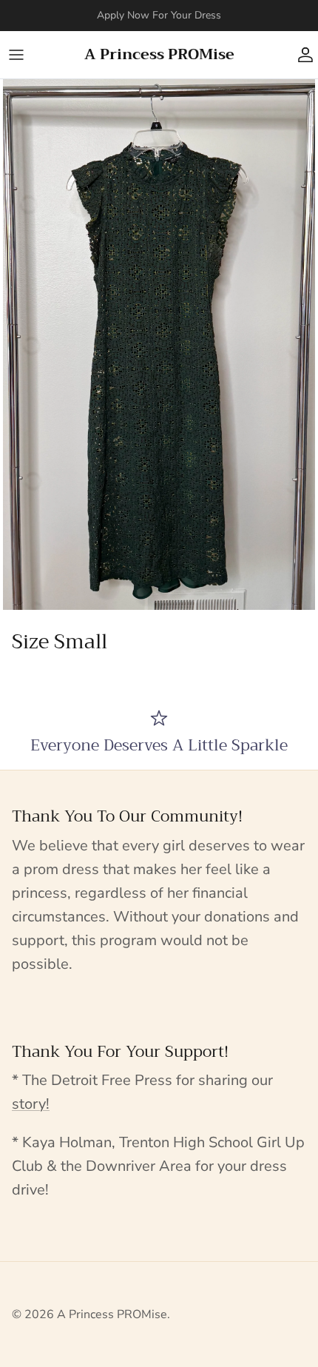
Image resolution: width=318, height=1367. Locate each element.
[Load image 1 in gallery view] (159, 344)
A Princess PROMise (112, 1314)
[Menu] (16, 54)
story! (31, 1104)
